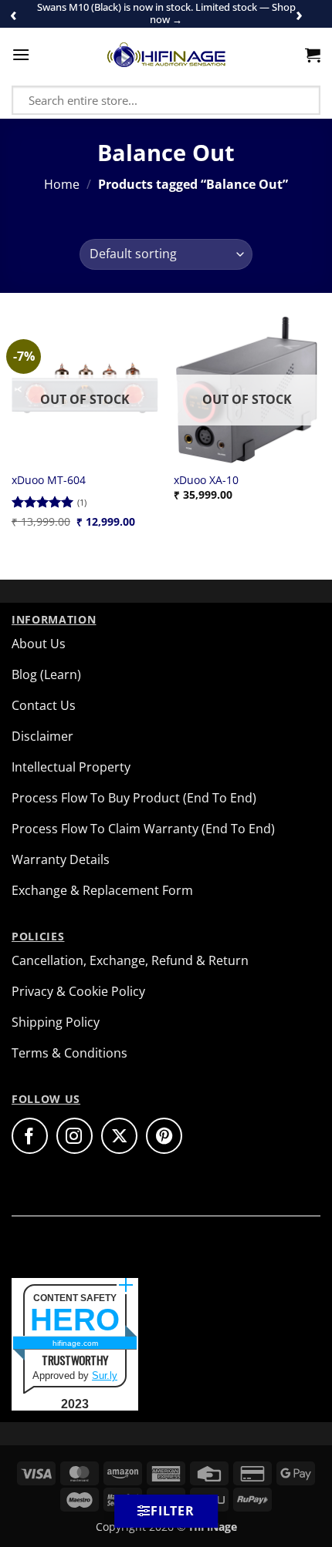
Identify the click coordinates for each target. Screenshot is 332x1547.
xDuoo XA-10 (206, 480)
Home (62, 184)
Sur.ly (104, 1375)
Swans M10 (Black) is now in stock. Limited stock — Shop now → (166, 13)
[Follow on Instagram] (74, 1136)
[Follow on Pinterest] (164, 1136)
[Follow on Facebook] (30, 1136)
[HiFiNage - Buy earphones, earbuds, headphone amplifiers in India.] (166, 54)
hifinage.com (75, 1343)
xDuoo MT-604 (49, 480)
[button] (21, 54)
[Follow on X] (119, 1136)
